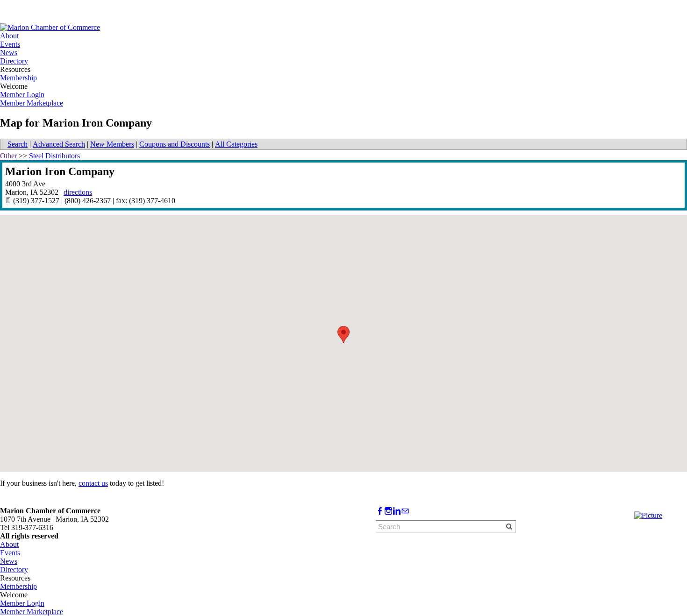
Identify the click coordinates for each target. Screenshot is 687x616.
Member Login (22, 95)
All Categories (236, 144)
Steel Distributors (54, 156)
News (8, 53)
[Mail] (405, 511)
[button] (343, 334)
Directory (14, 61)
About (9, 36)
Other (8, 156)
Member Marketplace (31, 103)
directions (78, 192)
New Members (112, 144)
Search (17, 144)
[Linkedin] (397, 511)
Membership (18, 78)
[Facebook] (380, 511)
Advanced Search (59, 144)
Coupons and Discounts (174, 144)
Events (10, 44)
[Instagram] (388, 511)
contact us (93, 483)
